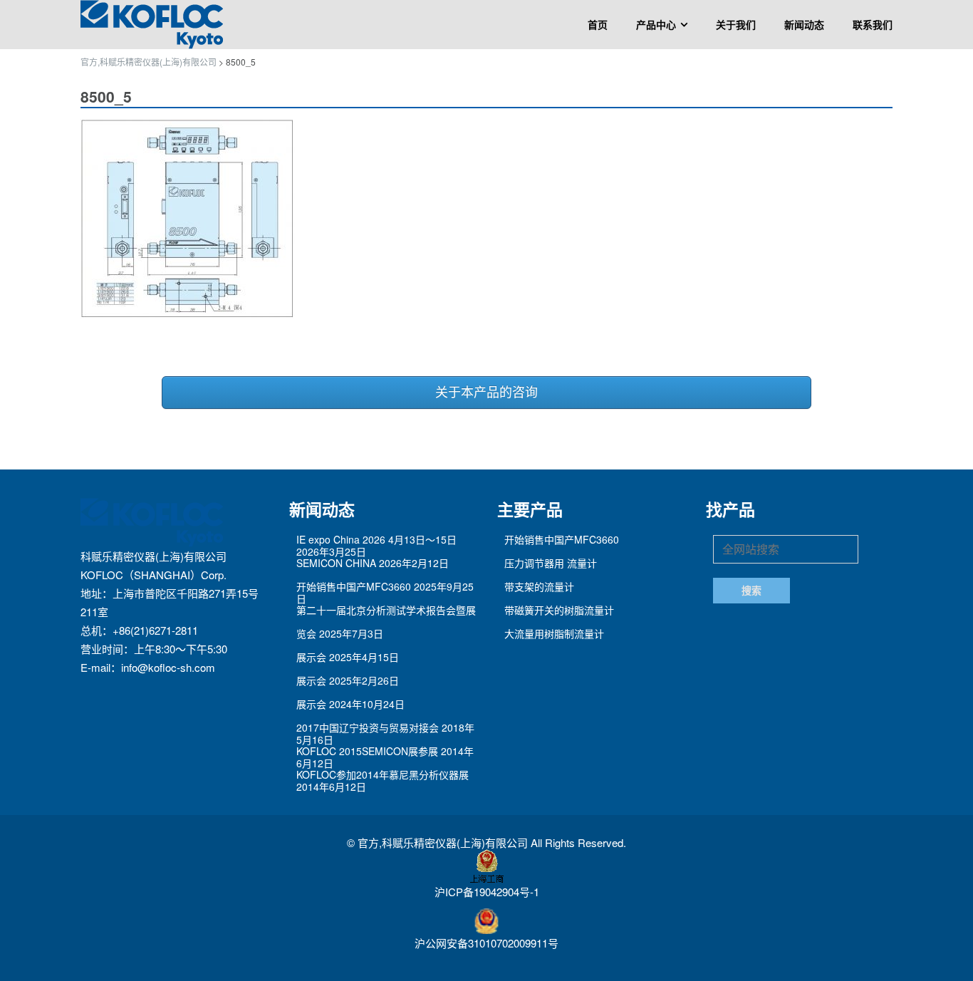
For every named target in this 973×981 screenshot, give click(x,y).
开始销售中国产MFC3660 (353, 586)
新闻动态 (804, 25)
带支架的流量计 (539, 586)
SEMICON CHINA (336, 563)
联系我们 (873, 25)
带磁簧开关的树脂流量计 (559, 610)
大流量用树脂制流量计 (554, 633)
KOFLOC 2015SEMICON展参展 (367, 751)
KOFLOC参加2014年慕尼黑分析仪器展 (382, 774)
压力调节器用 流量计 (550, 563)
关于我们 (736, 25)
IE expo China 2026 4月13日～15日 (376, 539)
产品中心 (656, 25)
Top (939, 947)
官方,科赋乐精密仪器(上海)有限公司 (444, 842)
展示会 (311, 657)
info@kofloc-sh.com (168, 667)
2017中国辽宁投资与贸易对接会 (367, 727)
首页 (598, 25)
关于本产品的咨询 (486, 392)
